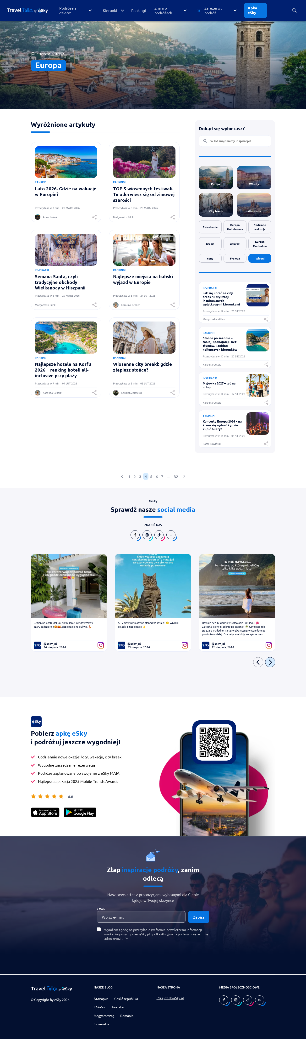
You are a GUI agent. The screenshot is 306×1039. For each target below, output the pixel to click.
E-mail (101, 908)
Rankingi (41, 182)
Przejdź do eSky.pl (170, 998)
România (126, 1015)
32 (176, 476)
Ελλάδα (99, 1007)
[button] (75, 10)
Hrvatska (117, 1007)
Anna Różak (50, 217)
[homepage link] (31, 10)
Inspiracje (42, 270)
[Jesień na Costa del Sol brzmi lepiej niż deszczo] (69, 586)
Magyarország (104, 1015)
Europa (44, 53)
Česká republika (126, 998)
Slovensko (101, 1024)
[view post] (257, 304)
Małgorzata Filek (123, 217)
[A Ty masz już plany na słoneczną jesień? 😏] (153, 586)
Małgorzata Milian (214, 319)
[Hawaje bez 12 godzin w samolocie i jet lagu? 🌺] (237, 586)
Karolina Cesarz (130, 305)
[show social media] (135, 534)
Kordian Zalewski (131, 392)
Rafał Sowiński (212, 443)
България (101, 998)
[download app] (45, 812)
